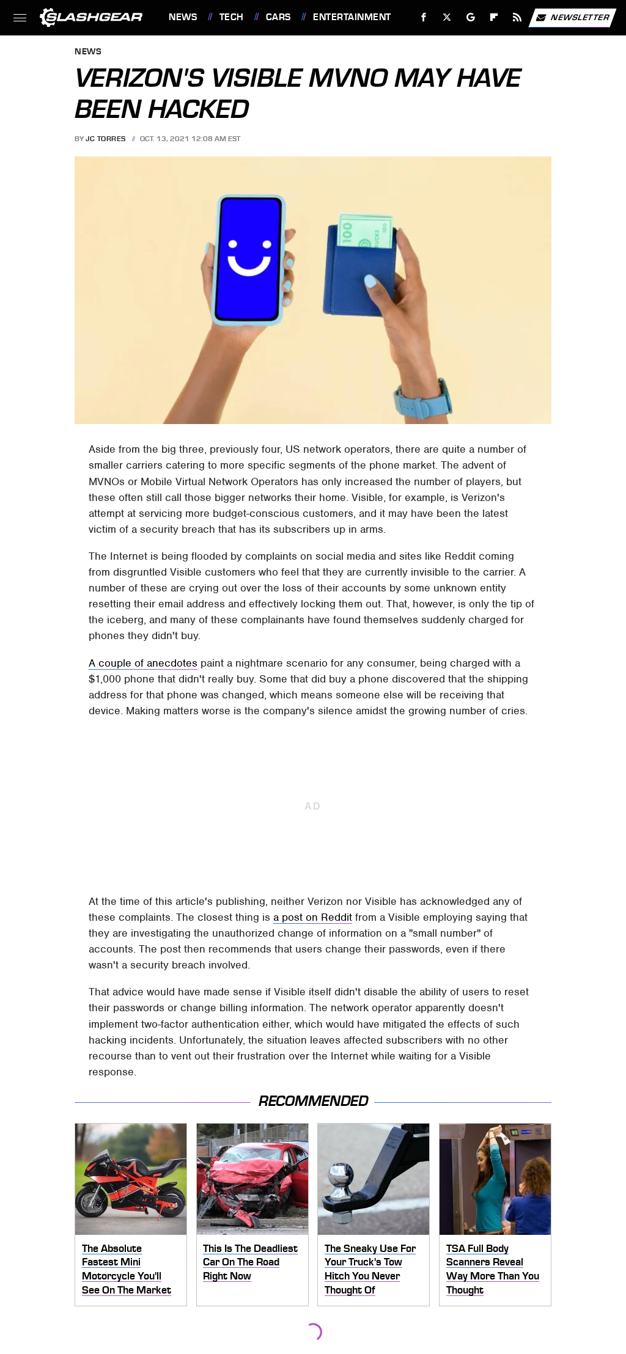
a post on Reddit (312, 917)
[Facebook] (424, 17)
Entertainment (352, 17)
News (183, 17)
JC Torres (106, 138)
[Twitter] (447, 17)
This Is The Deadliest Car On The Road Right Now (250, 1262)
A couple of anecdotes (143, 663)
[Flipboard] (494, 17)
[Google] (471, 17)
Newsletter (580, 16)
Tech (231, 17)
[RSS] (517, 17)
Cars (278, 17)
